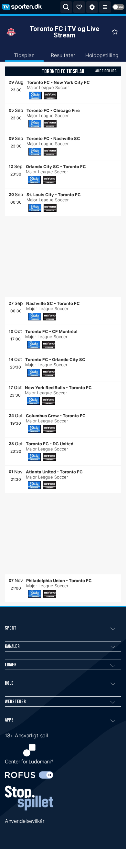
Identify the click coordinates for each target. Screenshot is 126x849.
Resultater (63, 55)
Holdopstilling (102, 55)
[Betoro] (50, 95)
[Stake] (35, 95)
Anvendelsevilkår (24, 821)
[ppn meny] (105, 7)
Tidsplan (24, 55)
